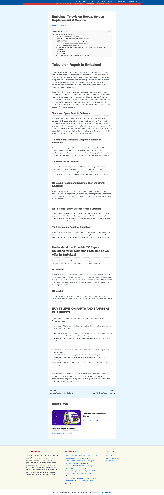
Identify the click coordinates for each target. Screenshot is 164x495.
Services (100, 1)
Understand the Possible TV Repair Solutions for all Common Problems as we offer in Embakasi (81, 48)
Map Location (109, 461)
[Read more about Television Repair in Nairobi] (66, 417)
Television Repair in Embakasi (64, 34)
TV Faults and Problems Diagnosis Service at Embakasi (74, 38)
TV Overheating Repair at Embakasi (69, 45)
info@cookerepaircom (113, 458)
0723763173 (109, 456)
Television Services (58, 433)
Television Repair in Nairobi (63, 428)
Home (78, 1)
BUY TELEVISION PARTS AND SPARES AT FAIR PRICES (73, 55)
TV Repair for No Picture (66, 40)
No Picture (62, 51)
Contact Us (133, 1)
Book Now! (122, 1)
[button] (104, 1)
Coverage (111, 1)
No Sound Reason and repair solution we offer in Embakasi (75, 42)
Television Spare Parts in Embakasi (69, 36)
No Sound (62, 53)
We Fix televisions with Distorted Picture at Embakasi (75, 43)
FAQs (92, 1)
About (85, 1)
